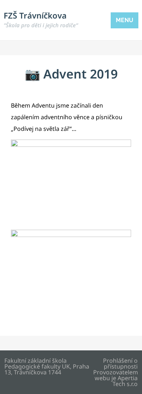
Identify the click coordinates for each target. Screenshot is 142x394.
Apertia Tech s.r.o (125, 381)
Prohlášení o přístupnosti (120, 363)
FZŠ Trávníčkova (41, 19)
